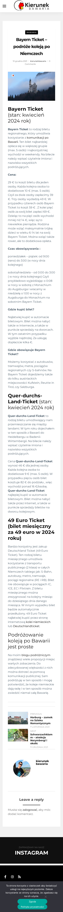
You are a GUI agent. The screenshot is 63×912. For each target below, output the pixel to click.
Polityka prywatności (32, 906)
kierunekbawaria (38, 61)
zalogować (30, 809)
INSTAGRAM (31, 853)
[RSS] (19, 877)
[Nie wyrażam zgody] (45, 896)
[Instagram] (12, 877)
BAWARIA (32, 32)
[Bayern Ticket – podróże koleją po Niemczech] (31, 86)
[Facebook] (5, 877)
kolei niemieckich (38, 622)
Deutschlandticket (26, 626)
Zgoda (32, 901)
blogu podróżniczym (36, 655)
